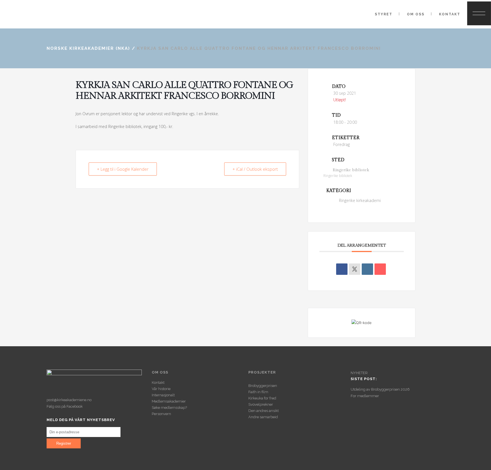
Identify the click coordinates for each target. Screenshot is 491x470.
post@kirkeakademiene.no (69, 400)
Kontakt (158, 382)
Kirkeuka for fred (262, 398)
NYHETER (359, 373)
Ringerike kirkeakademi (360, 200)
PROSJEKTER (262, 372)
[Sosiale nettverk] (354, 269)
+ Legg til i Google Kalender (123, 169)
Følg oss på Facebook (65, 406)
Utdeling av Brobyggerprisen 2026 (380, 389)
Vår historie (161, 389)
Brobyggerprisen (262, 386)
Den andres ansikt (263, 411)
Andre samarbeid (263, 417)
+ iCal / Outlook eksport (255, 169)
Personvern (161, 414)
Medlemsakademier (169, 401)
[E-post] (380, 269)
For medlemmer (365, 396)
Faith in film (258, 392)
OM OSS (160, 372)
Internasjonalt (163, 395)
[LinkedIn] (367, 269)
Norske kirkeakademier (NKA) (88, 48)
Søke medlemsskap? (169, 407)
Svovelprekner (260, 404)
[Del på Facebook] (342, 269)
